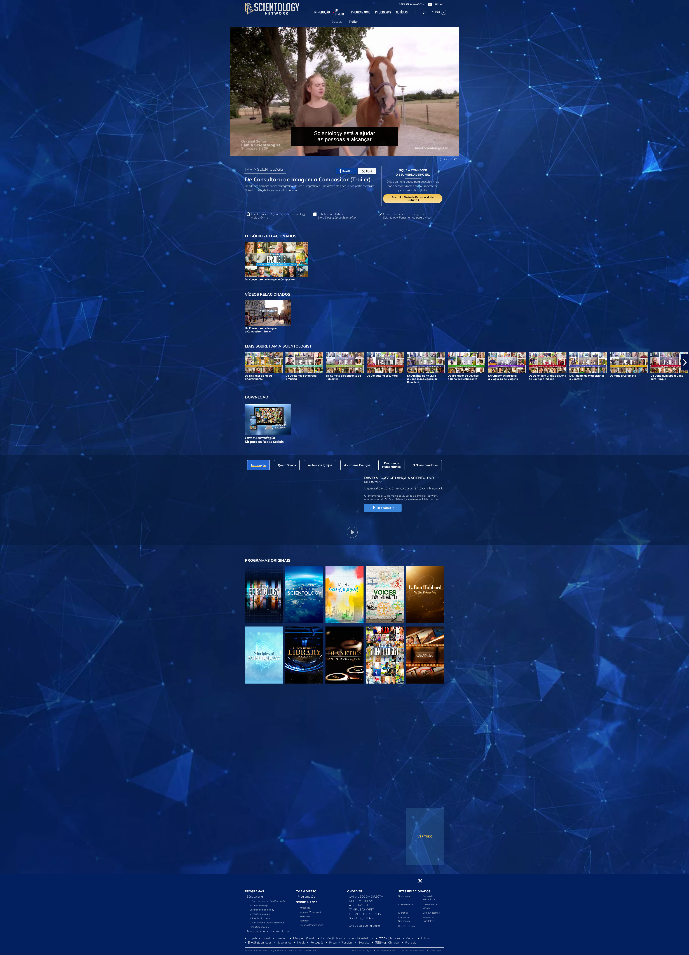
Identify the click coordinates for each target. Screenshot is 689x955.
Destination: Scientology (262, 911)
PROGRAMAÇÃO (360, 12)
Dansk (267, 948)
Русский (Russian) (341, 952)
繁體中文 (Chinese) (387, 952)
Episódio (337, 21)
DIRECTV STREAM (361, 903)
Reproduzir (385, 508)
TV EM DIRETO (306, 893)
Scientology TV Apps (362, 920)
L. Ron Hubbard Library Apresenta (267, 924)
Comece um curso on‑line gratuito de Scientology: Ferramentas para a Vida (407, 215)
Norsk (301, 952)
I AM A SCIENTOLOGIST (265, 169)
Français (410, 952)
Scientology (404, 898)
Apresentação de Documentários (268, 933)
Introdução (304, 909)
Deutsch (281, 948)
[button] (4, 362)
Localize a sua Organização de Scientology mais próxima (278, 215)
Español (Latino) (331, 948)
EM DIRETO (339, 12)
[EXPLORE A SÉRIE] (264, 594)
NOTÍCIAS (402, 12)
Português (317, 952)
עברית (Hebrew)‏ (389, 948)
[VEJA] (264, 655)
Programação (306, 898)
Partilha (347, 171)
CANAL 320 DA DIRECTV (366, 898)
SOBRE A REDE (306, 904)
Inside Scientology (259, 907)
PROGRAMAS (383, 12)
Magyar (410, 948)
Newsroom (305, 918)
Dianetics (403, 914)
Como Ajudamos (431, 914)
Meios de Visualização (310, 914)
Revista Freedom (407, 927)
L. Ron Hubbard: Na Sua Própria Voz (268, 903)
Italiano (425, 948)
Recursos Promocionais (311, 927)
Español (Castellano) (361, 948)
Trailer (353, 21)
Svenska (363, 952)
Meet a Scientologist (260, 916)
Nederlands (284, 952)
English (252, 948)
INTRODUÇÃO (321, 12)
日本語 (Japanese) (259, 952)
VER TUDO (425, 836)
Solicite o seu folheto (337, 215)
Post (369, 171)
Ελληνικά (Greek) (304, 948)
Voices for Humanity (260, 920)
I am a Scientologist (259, 929)
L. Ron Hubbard (406, 906)
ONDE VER (354, 893)
